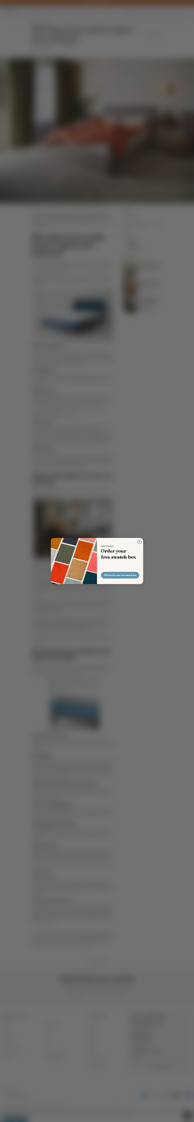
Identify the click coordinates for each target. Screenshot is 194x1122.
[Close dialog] (139, 542)
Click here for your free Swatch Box (120, 575)
